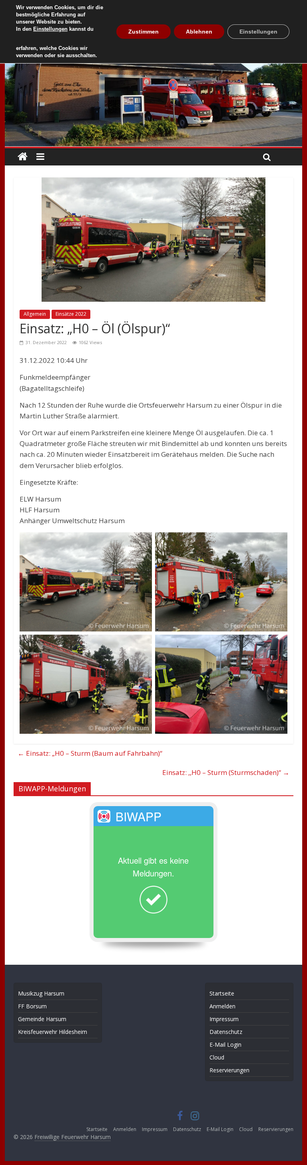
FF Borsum (32, 1006)
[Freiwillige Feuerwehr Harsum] (154, 66)
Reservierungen (229, 1070)
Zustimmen (143, 31)
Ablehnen (199, 31)
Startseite (221, 993)
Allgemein (35, 314)
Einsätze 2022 (71, 314)
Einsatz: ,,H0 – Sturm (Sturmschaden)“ (225, 772)
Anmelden (222, 1006)
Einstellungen (50, 29)
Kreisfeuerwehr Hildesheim (52, 1032)
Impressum (224, 1019)
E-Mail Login (225, 1044)
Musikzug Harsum (41, 993)
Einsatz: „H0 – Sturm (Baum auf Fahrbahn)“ (90, 753)
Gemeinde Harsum (42, 1019)
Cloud (216, 1057)
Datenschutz (225, 1032)
